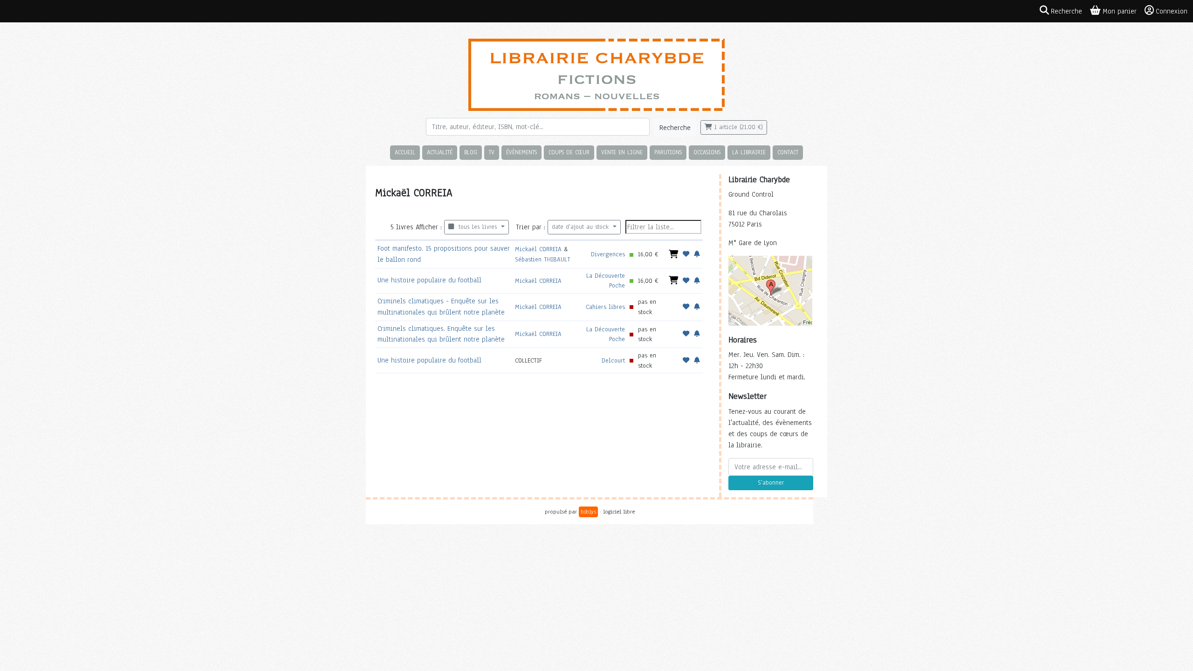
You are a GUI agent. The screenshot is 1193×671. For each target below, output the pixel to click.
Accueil (405, 152)
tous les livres (476, 227)
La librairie (749, 152)
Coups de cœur (569, 152)
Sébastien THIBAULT (542, 259)
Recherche (675, 127)
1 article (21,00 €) (737, 127)
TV (491, 152)
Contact (787, 152)
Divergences (608, 254)
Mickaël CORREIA (538, 249)
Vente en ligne (622, 152)
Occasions (706, 152)
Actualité (440, 152)
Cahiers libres (605, 306)
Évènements (521, 152)
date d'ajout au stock (581, 227)
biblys (588, 511)
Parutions (668, 152)
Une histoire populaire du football (429, 280)
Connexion (1171, 11)
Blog (470, 152)
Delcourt (613, 360)
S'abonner (771, 483)
